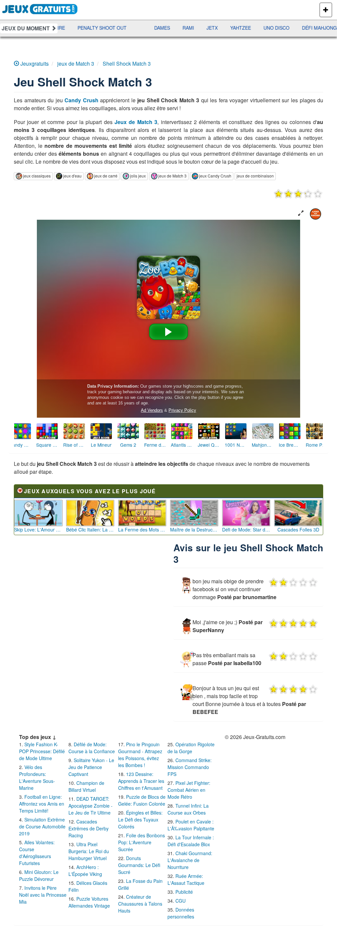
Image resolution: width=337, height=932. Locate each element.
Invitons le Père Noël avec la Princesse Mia (42, 894)
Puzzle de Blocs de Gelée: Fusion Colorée (142, 800)
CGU (180, 900)
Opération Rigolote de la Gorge (191, 748)
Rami (157, 27)
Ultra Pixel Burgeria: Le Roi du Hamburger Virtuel (88, 851)
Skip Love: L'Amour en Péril (38, 529)
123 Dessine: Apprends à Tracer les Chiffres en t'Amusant (141, 781)
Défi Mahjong (288, 27)
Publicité (184, 891)
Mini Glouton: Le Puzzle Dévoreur (39, 875)
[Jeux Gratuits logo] (40, 8)
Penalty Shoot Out (70, 27)
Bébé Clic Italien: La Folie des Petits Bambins (90, 529)
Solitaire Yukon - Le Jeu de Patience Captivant (91, 767)
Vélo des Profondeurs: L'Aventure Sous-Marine (37, 777)
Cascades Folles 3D (298, 529)
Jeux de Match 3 (136, 122)
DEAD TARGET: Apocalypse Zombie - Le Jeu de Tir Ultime (90, 805)
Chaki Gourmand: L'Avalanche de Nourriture (190, 860)
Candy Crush (81, 100)
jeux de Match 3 (172, 175)
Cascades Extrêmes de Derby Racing (88, 828)
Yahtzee (209, 27)
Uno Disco (245, 27)
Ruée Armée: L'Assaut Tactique (186, 879)
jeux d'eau (72, 175)
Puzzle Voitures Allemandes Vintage (89, 902)
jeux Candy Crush (215, 175)
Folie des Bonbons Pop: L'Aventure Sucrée (141, 842)
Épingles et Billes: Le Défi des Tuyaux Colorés (140, 819)
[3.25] (298, 194)
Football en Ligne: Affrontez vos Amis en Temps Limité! (41, 803)
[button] (300, 213)
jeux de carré (105, 175)
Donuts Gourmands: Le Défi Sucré (139, 865)
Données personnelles (181, 913)
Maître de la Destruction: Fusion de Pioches (194, 529)
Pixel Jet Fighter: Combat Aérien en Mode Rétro (189, 790)
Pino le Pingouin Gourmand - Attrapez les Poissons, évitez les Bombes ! (140, 754)
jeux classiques (37, 175)
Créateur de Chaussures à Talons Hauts (140, 903)
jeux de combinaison (255, 175)
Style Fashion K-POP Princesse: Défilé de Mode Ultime (42, 751)
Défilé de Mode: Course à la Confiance (91, 748)
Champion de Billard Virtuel (86, 786)
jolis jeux (138, 175)
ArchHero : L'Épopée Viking (85, 870)
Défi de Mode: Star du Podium (246, 529)
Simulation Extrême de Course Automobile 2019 (42, 826)
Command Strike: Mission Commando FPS (190, 767)
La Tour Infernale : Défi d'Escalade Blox (191, 841)
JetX (181, 27)
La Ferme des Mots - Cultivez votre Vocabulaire (142, 529)
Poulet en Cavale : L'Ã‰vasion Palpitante (191, 825)
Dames (131, 27)
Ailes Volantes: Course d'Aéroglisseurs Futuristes (37, 852)
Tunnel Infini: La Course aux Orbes (188, 809)
